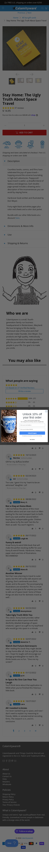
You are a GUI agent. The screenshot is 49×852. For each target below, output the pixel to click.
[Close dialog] (46, 411)
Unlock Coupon (32, 433)
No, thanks (32, 439)
